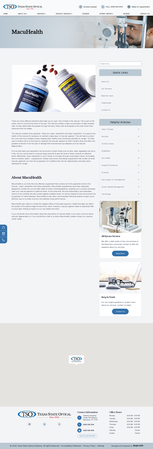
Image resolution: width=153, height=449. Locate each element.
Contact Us (145, 14)
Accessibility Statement (71, 446)
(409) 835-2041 (88, 424)
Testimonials (106, 103)
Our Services (106, 89)
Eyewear (85, 14)
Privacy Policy (89, 446)
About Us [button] (22, 14)
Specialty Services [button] (63, 14)
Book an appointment (88, 436)
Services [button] (40, 14)
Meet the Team (107, 96)
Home (5, 14)
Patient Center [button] (106, 14)
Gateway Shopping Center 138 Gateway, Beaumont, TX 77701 (90, 418)
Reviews (126, 14)
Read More (120, 253)
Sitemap (100, 446)
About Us (105, 82)
